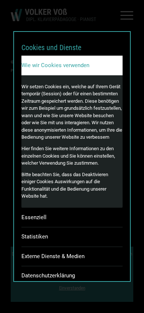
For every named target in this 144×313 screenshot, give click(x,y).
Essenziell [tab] (34, 217)
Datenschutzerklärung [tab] (48, 275)
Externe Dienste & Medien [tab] (53, 256)
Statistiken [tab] (34, 236)
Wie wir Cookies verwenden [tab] (55, 65)
